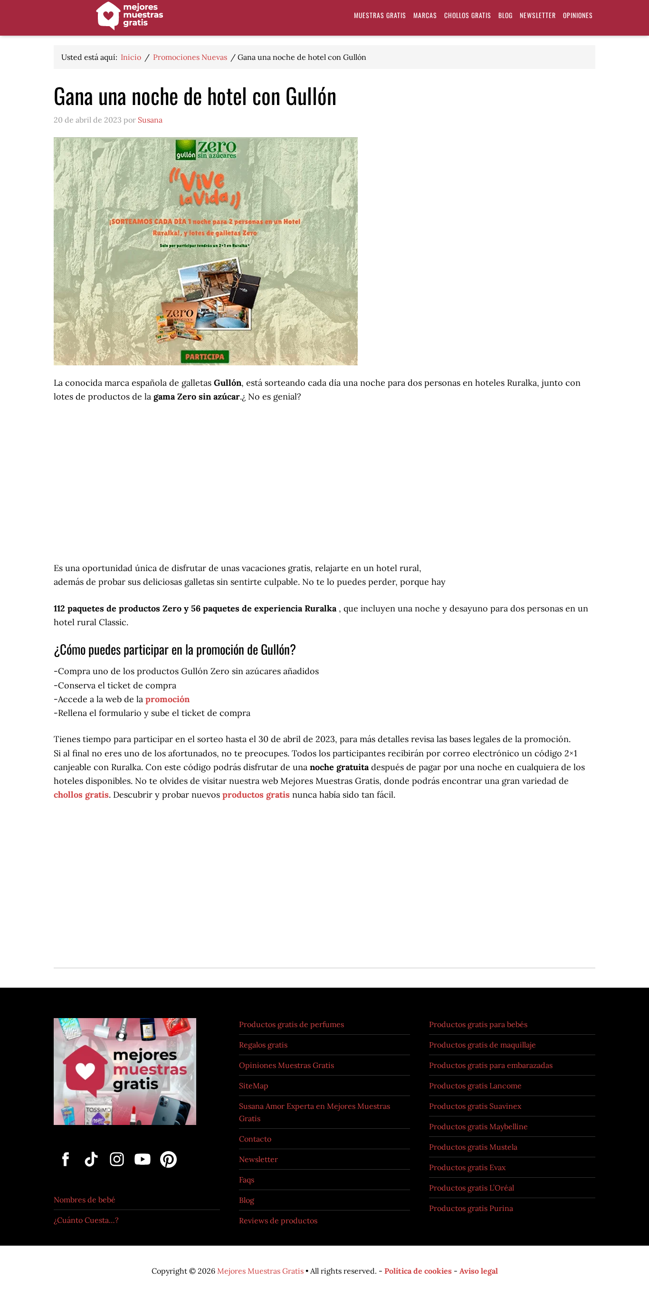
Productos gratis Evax (467, 1167)
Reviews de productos (278, 1220)
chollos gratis (81, 794)
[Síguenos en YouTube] (143, 1168)
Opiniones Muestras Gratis (286, 1065)
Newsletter (258, 1159)
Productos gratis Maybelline (478, 1126)
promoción (167, 699)
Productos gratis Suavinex (475, 1106)
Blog (246, 1200)
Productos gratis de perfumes (291, 1024)
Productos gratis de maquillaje (482, 1044)
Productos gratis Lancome (475, 1085)
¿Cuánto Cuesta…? (86, 1220)
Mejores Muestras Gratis (260, 1271)
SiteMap (253, 1085)
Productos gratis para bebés (478, 1024)
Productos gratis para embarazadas (491, 1065)
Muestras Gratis (130, 20)
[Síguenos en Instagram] (118, 1168)
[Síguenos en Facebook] (66, 1168)
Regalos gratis (263, 1044)
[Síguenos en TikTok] (92, 1168)
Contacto (255, 1139)
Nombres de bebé (84, 1199)
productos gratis (256, 794)
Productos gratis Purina (471, 1208)
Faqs (246, 1179)
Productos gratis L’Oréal (471, 1187)
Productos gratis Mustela (473, 1147)
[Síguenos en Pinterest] (166, 1168)
